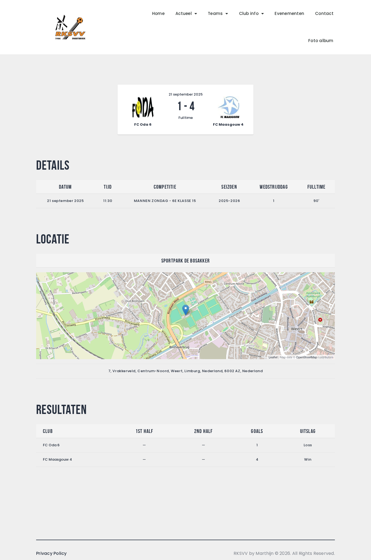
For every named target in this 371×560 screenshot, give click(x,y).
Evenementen (289, 13)
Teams (215, 13)
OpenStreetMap (306, 357)
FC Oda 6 (51, 445)
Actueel (183, 13)
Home (158, 13)
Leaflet (273, 357)
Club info (249, 13)
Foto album (321, 40)
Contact (324, 13)
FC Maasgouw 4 (57, 459)
